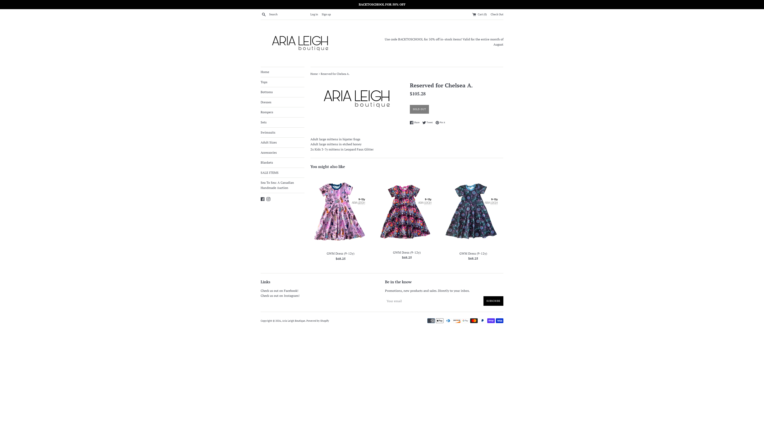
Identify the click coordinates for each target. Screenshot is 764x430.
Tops (264, 82)
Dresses (266, 102)
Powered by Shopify (317, 320)
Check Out (497, 14)
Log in (314, 14)
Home (265, 72)
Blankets (267, 162)
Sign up (326, 14)
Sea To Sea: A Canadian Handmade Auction (277, 185)
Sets (264, 122)
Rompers (267, 112)
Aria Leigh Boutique (293, 320)
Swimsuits (268, 132)
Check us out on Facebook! (279, 290)
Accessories (269, 152)
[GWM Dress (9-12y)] (340, 211)
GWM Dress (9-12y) (340, 253)
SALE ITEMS (270, 172)
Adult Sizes (269, 142)
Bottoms (267, 92)
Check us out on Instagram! (280, 295)
